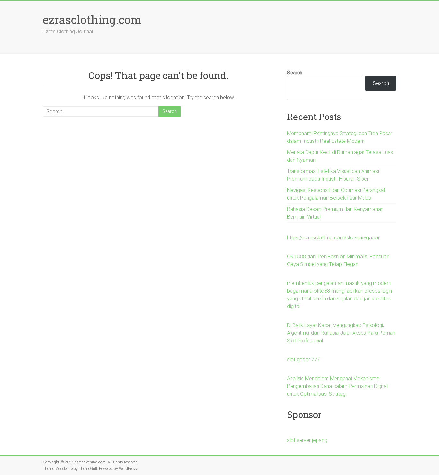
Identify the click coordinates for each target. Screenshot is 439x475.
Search (294, 73)
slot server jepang (307, 440)
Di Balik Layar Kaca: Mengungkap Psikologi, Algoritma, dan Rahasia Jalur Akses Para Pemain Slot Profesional (341, 333)
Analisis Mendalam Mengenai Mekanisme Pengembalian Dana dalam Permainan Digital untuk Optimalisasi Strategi (337, 386)
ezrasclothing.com (92, 19)
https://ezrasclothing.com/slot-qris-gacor (333, 238)
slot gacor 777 (303, 360)
